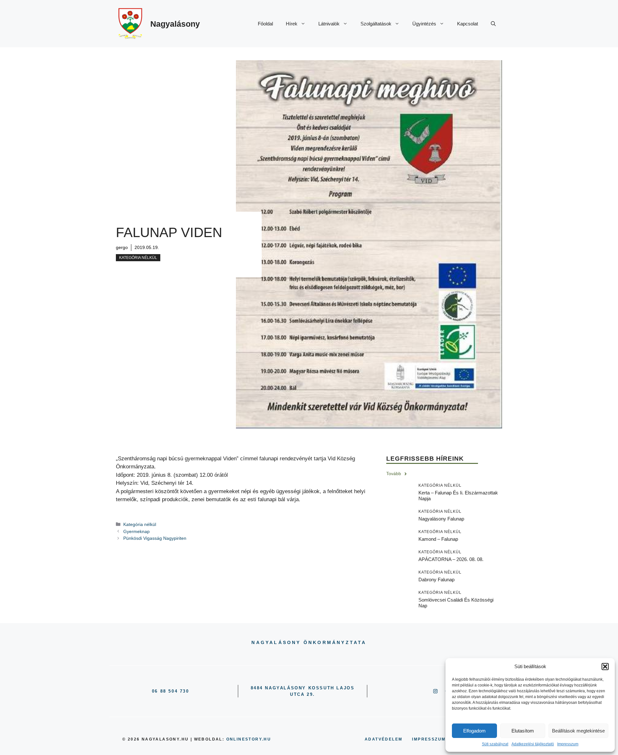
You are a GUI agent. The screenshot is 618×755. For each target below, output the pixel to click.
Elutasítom (522, 730)
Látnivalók (329, 23)
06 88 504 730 (170, 691)
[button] (605, 666)
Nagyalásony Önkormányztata (308, 642)
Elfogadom (474, 730)
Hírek (291, 23)
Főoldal (265, 23)
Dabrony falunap (436, 579)
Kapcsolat (467, 23)
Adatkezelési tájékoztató (532, 744)
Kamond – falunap (438, 539)
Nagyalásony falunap (441, 518)
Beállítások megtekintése (578, 730)
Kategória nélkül (138, 257)
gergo (122, 247)
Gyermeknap (136, 531)
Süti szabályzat (495, 744)
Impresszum (567, 744)
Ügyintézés (424, 23)
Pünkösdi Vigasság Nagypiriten (154, 538)
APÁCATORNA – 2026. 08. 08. (450, 559)
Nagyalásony (175, 23)
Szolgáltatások (375, 23)
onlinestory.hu (248, 739)
